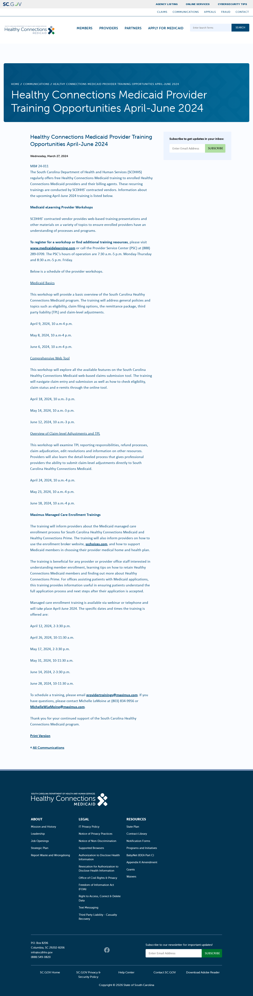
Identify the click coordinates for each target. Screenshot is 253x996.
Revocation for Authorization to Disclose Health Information (98, 868)
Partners (133, 28)
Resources (136, 819)
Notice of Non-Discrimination (97, 841)
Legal (84, 819)
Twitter (114, 950)
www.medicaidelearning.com (52, 247)
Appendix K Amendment (141, 862)
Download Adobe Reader (203, 972)
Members (85, 28)
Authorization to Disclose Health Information (99, 857)
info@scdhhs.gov (41, 952)
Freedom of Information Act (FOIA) (96, 887)
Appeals (210, 12)
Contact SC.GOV (165, 972)
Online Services (198, 4)
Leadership (38, 833)
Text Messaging (88, 907)
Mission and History (43, 826)
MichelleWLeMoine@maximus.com (57, 706)
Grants (130, 869)
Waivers (131, 876)
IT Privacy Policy (89, 826)
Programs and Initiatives (141, 848)
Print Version (40, 735)
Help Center (126, 972)
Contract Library (136, 833)
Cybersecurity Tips (232, 4)
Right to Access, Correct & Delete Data (100, 898)
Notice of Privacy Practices (95, 833)
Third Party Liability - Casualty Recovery (98, 917)
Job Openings (40, 841)
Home (15, 84)
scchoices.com (96, 543)
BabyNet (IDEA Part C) (140, 855)
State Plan (132, 826)
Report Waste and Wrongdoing (50, 855)
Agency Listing (167, 4)
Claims (162, 12)
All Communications (48, 747)
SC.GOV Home (50, 972)
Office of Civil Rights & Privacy (98, 878)
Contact (242, 12)
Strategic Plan (39, 848)
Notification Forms (138, 841)
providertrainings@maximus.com (112, 694)
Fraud (225, 12)
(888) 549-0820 (41, 957)
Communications (186, 12)
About (36, 819)
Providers (108, 28)
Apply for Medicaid (165, 28)
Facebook (107, 950)
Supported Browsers (91, 848)
